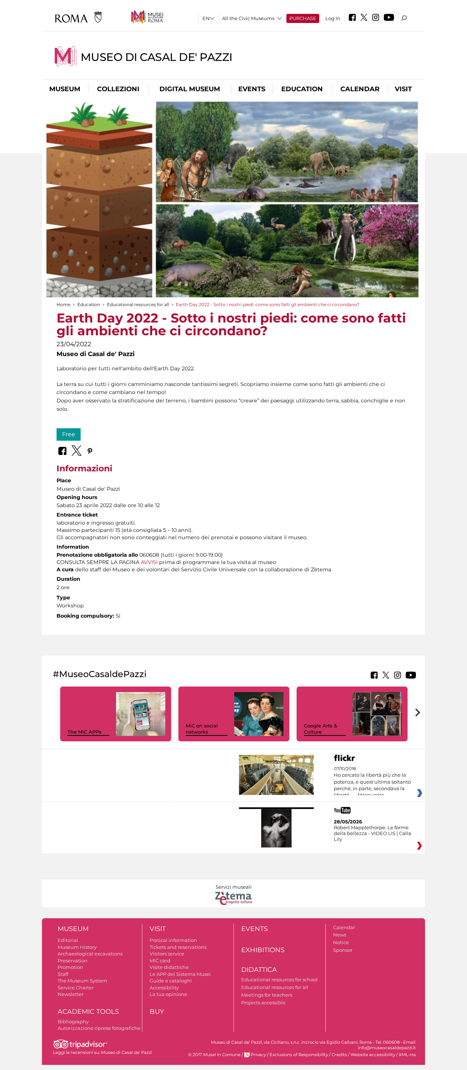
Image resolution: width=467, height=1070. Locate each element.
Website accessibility (373, 1054)
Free (68, 434)
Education (302, 89)
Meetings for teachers (266, 995)
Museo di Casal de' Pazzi (156, 57)
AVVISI (149, 562)
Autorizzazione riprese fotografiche (99, 1028)
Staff (63, 974)
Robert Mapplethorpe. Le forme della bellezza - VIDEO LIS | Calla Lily (372, 833)
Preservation (73, 960)
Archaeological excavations (90, 954)
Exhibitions (263, 950)
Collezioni (118, 89)
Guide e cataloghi (171, 981)
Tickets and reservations (178, 947)
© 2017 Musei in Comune (214, 1054)
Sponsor (342, 950)
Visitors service (167, 954)
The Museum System (82, 981)
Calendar (359, 89)
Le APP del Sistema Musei (180, 974)
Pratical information (173, 940)
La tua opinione (168, 994)
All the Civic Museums (248, 18)
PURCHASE (302, 18)
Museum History (77, 947)
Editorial (68, 940)
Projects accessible (263, 1002)
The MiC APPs (84, 732)
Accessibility (164, 987)
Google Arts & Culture (320, 729)
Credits (339, 1054)
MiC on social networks (202, 729)
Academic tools (88, 1011)
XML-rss (407, 1054)
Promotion (70, 967)
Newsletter (71, 994)
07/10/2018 (372, 782)
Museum (64, 89)
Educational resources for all (138, 304)
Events (251, 89)
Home (63, 304)
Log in (332, 18)
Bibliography (73, 1021)
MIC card (160, 960)
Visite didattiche (169, 967)
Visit (403, 89)
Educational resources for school (279, 979)
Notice (341, 942)
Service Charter (76, 987)
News (339, 935)
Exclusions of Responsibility (299, 1054)
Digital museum (189, 89)
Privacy (258, 1054)
